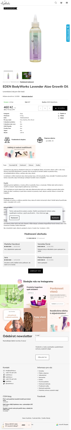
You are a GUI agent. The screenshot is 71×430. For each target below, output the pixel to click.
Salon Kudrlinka (26, 418)
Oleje (21, 113)
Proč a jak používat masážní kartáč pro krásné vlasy (17, 399)
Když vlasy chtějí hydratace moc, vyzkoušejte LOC (18, 404)
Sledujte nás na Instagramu (38, 281)
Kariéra (41, 379)
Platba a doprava (43, 373)
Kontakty (41, 371)
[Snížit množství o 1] (40, 108)
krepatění (42, 178)
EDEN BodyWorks (52, 102)
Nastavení (14, 218)
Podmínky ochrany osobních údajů (48, 390)
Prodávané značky (44, 386)
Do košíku (61, 108)
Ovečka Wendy (46, 418)
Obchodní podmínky (44, 388)
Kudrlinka (8, 381)
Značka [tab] (38, 165)
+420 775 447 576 (11, 373)
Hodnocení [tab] (23, 165)
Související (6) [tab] (13, 165)
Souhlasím (55, 218)
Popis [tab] (4, 165)
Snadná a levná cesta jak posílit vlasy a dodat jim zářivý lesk (18, 409)
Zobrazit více (35, 271)
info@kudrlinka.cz (11, 370)
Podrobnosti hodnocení (27, 82)
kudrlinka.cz (9, 375)
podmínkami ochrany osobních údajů (49, 348)
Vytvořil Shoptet (63, 424)
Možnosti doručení (27, 96)
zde (47, 213)
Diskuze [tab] (31, 165)
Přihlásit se (42, 357)
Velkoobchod (42, 375)
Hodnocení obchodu (35, 234)
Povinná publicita (44, 382)
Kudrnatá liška (36, 418)
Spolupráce (42, 377)
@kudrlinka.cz (9, 383)
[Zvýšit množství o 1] (49, 108)
